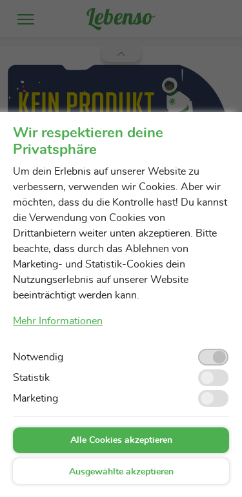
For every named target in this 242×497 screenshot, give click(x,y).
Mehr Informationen (58, 321)
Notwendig (38, 357)
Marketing (35, 398)
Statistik (31, 378)
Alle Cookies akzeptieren (121, 440)
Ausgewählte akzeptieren (121, 471)
